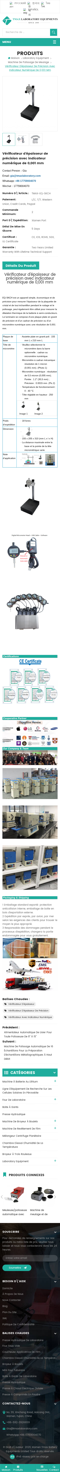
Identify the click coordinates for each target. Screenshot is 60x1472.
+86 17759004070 (30, 1435)
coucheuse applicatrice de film (21, 1352)
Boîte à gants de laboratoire (19, 1376)
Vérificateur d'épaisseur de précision (28, 1011)
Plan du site (9, 1312)
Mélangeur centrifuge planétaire (21, 1136)
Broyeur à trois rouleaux (17, 1154)
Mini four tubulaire (13, 1370)
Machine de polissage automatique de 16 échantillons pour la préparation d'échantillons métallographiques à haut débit (28, 1053)
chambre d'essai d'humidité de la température (22, 1145)
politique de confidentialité (18, 1325)
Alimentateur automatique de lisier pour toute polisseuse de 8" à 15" (28, 1034)
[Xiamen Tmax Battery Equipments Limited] (30, 20)
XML (4, 1318)
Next (55, 1197)
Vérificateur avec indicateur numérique (30, 1017)
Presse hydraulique (13, 1382)
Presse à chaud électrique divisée (22, 1389)
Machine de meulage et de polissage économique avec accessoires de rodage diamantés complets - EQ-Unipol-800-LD (41, 1212)
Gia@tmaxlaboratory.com (21, 1429)
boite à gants (10, 1107)
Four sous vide (11, 1346)
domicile (7, 1289)
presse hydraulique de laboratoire (22, 1340)
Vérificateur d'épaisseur (21, 1004)
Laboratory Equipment (36, 58)
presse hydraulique (13, 1114)
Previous (2, 1197)
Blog (5, 1306)
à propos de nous (12, 1294)
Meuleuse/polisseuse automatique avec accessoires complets (14, 1212)
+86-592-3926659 (18, 1422)
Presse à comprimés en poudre (21, 1395)
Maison (15, 58)
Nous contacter (11, 1300)
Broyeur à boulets (12, 1364)
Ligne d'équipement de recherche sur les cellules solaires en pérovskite (27, 1091)
